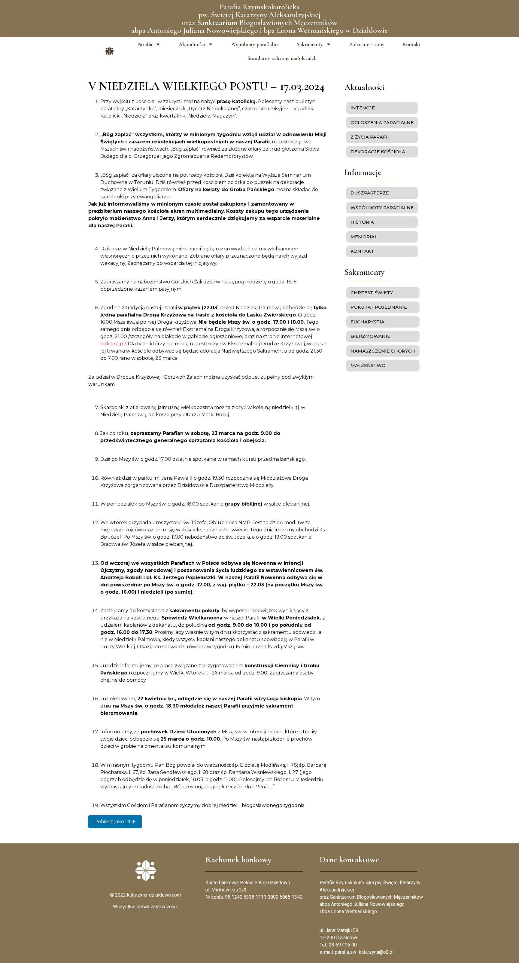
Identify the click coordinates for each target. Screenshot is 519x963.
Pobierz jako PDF (115, 821)
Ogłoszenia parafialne (382, 122)
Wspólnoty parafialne (255, 44)
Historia (362, 222)
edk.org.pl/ (113, 344)
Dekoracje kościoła (378, 151)
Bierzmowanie (370, 336)
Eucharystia (367, 322)
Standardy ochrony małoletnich (282, 58)
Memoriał (364, 237)
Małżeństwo (368, 365)
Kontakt (411, 44)
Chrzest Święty (372, 292)
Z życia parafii (370, 137)
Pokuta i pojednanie (379, 307)
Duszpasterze (370, 193)
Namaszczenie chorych (383, 351)
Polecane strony (366, 44)
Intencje (363, 108)
